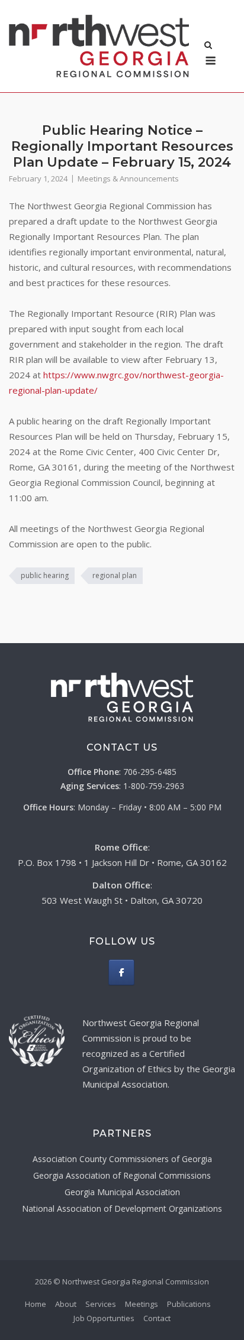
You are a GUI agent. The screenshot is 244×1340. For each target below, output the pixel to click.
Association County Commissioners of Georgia (122, 1158)
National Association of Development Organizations (122, 1208)
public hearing (45, 575)
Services (100, 1304)
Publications (189, 1304)
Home (35, 1304)
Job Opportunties (103, 1318)
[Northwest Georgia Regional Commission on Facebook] (121, 972)
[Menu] (210, 60)
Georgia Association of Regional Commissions (122, 1175)
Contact (157, 1318)
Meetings (141, 1304)
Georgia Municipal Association (122, 1192)
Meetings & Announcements (128, 178)
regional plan (114, 575)
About (65, 1304)
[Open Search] (208, 46)
